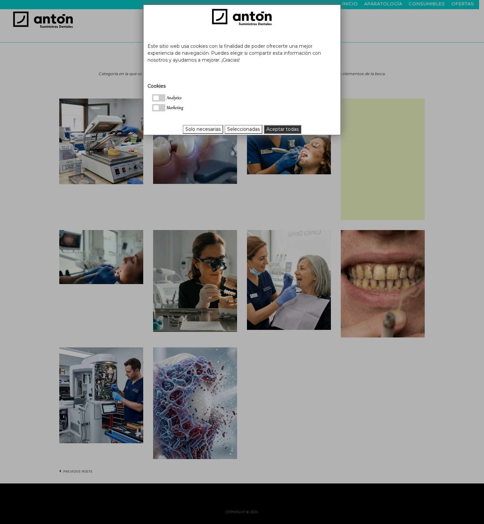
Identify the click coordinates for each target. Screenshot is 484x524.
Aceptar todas (282, 129)
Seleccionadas (243, 129)
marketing (174, 107)
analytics (173, 98)
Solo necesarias (203, 129)
